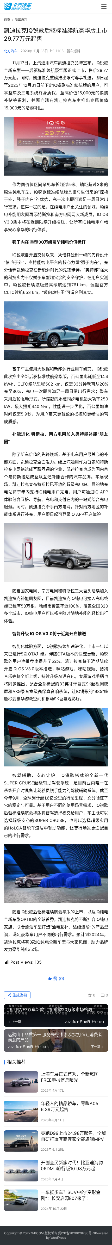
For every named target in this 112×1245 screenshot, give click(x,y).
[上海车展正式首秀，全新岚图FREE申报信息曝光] (21, 1082)
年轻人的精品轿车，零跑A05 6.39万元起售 (69, 1106)
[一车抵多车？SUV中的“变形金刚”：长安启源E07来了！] (21, 1200)
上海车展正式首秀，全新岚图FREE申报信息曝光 (69, 1077)
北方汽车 (10, 51)
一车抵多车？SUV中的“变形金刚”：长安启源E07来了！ (71, 1195)
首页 (7, 20)
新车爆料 (73, 51)
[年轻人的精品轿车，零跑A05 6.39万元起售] (21, 1111)
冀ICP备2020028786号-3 (76, 1233)
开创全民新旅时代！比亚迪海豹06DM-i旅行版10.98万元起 (72, 1165)
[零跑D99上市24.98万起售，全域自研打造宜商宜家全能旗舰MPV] (21, 1141)
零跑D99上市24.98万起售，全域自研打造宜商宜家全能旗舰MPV (73, 1136)
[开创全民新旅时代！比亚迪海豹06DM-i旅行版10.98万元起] (21, 1170)
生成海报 (19, 995)
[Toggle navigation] (103, 6)
